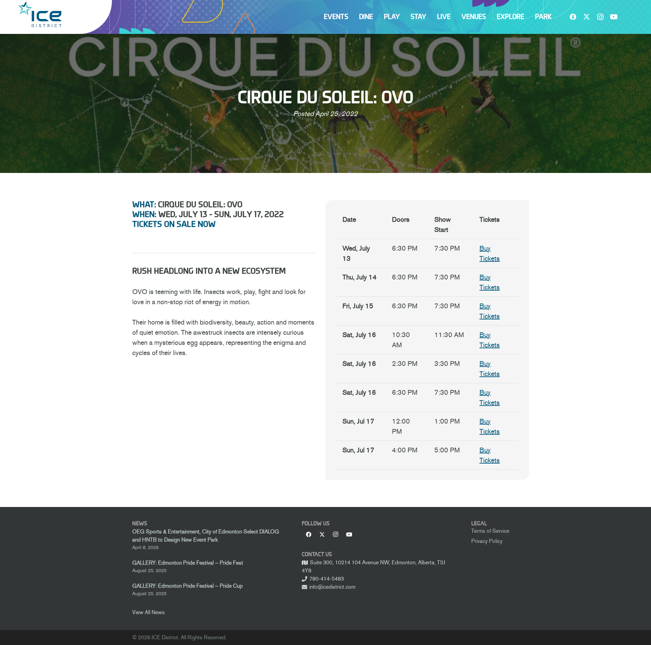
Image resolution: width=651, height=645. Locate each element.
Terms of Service (490, 531)
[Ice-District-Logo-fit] (40, 14)
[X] (586, 17)
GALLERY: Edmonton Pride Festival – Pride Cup (187, 586)
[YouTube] (613, 17)
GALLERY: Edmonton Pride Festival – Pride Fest (187, 563)
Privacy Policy (486, 541)
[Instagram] (600, 17)
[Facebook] (573, 17)
